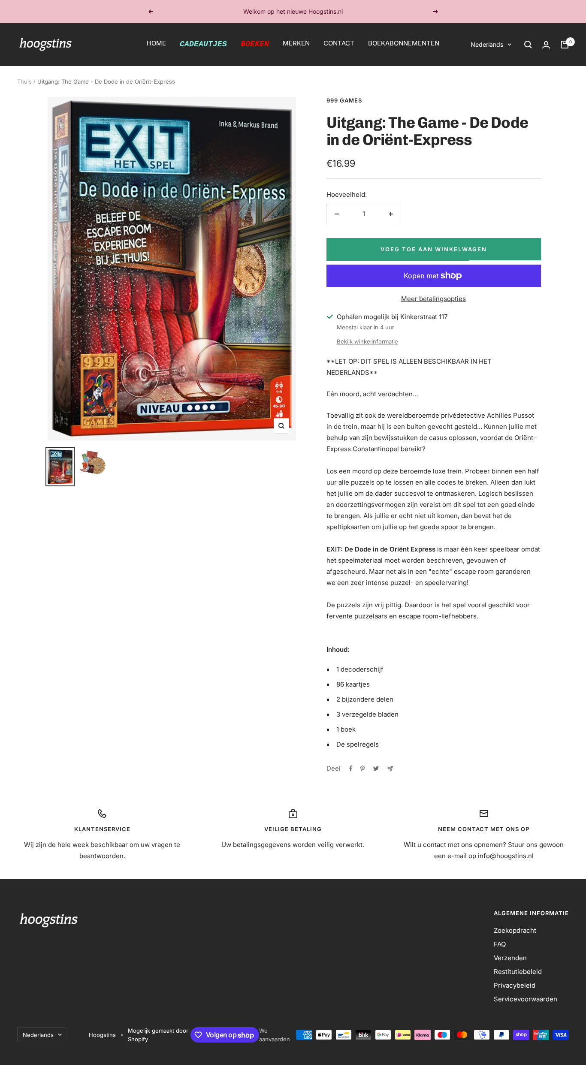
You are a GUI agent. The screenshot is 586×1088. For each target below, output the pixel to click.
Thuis (24, 81)
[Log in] (546, 44)
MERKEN (296, 43)
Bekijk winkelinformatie (367, 341)
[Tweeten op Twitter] (376, 769)
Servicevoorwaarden (525, 999)
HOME (156, 43)
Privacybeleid (514, 985)
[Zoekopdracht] (528, 44)
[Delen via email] (390, 769)
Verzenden (510, 958)
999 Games (344, 100)
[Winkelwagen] (564, 44)
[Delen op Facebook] (351, 769)
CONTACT (338, 43)
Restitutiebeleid (518, 971)
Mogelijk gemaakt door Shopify (158, 1035)
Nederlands (487, 44)
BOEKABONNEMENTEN (403, 43)
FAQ (500, 944)
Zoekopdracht (515, 930)
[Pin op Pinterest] (362, 769)
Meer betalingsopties (433, 299)
